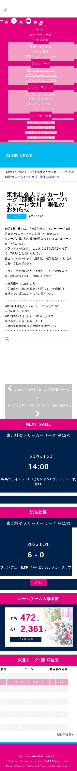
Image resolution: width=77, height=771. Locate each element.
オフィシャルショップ (41, 75)
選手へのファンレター (41, 56)
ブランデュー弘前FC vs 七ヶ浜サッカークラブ (35, 567)
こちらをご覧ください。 (42, 293)
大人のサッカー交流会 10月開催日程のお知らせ (42, 393)
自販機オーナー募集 (41, 137)
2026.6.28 (38, 544)
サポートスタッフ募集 (41, 80)
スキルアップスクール (41, 103)
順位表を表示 (65, 734)
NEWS (41, 29)
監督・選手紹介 (41, 46)
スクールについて (41, 99)
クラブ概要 (41, 51)
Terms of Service (51, 766)
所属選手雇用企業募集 (41, 132)
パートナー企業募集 (41, 127)
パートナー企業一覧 (41, 122)
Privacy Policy (24, 766)
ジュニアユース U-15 (40, 94)
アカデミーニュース (41, 109)
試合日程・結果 (41, 34)
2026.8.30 (41, 456)
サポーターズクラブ (41, 70)
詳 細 (38, 582)
